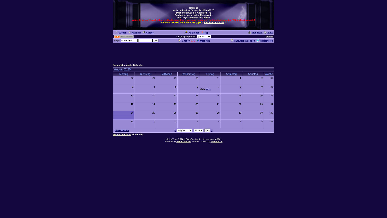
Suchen (123, 32)
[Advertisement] (193, 52)
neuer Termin (122, 130)
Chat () (186, 41)
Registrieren (266, 41)
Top (207, 32)
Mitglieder (257, 32)
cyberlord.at (217, 141)
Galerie (150, 32)
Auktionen (194, 32)
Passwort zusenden (244, 41)
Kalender (136, 32)
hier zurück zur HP (214, 22)
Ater (208, 89)
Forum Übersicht (122, 65)
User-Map (205, 41)
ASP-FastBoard (183, 141)
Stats (270, 32)
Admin (269, 36)
